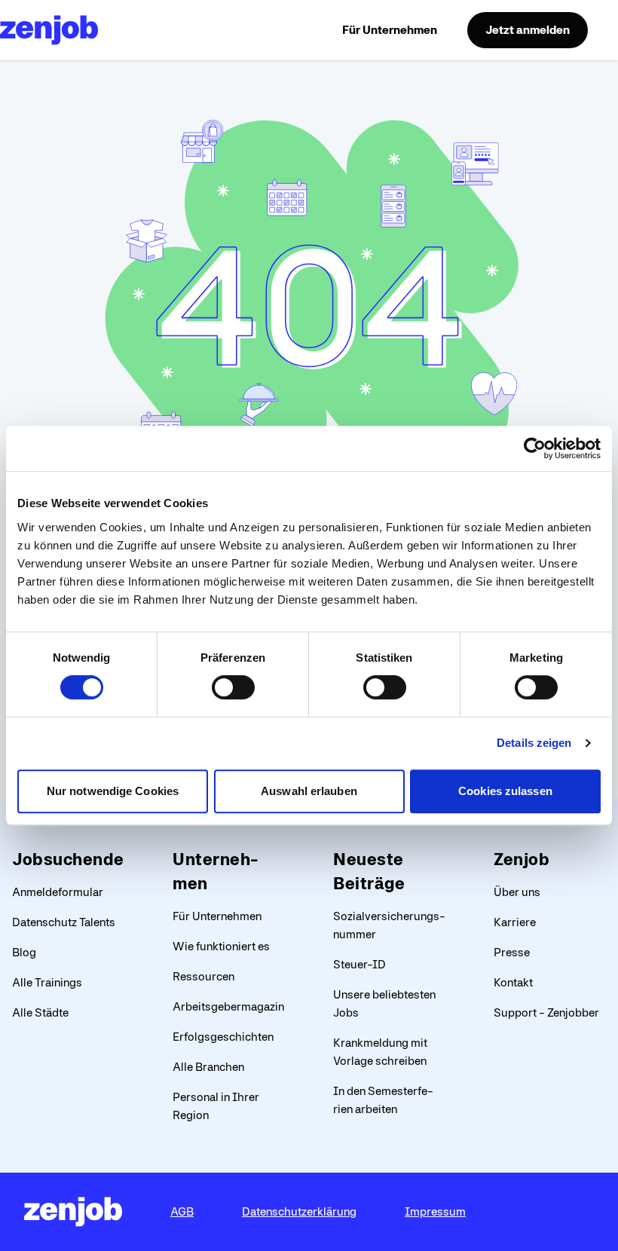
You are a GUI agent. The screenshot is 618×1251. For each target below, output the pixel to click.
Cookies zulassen (505, 791)
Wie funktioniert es (221, 946)
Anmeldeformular (57, 892)
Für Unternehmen (389, 30)
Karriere (515, 922)
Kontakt (513, 982)
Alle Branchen (208, 1067)
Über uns (517, 892)
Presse (512, 952)
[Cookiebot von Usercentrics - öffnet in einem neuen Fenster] (535, 448)
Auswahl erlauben (309, 791)
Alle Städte (40, 1012)
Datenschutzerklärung (299, 1211)
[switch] (233, 687)
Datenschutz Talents (63, 922)
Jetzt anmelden (527, 30)
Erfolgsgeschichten (223, 1036)
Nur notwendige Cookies (113, 791)
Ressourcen (203, 976)
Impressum (435, 1211)
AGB (182, 1211)
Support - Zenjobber (546, 1012)
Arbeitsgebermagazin (228, 1006)
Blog (24, 952)
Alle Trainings (47, 982)
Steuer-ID (359, 964)
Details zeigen (534, 742)
